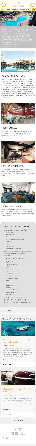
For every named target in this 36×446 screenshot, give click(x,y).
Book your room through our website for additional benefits (17, 300)
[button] (18, 61)
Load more (20, 421)
